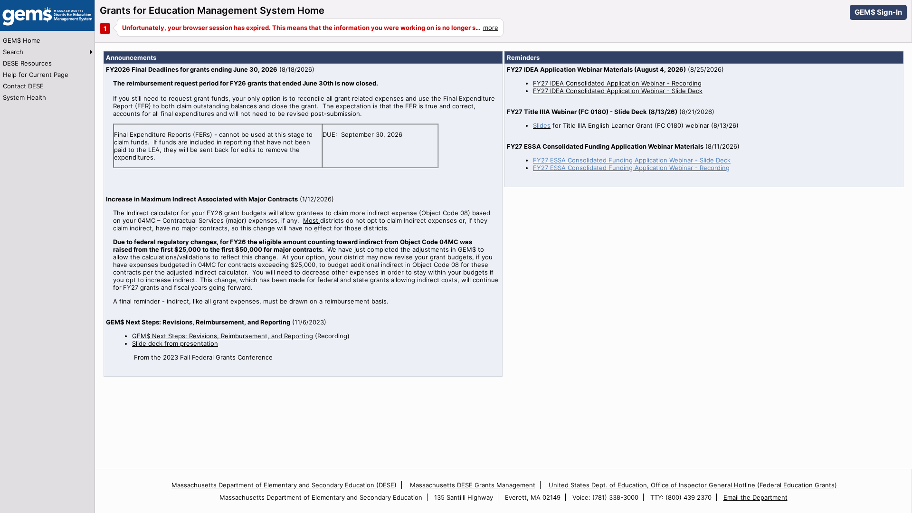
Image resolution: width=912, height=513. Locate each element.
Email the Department (755, 497)
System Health (24, 97)
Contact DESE (23, 86)
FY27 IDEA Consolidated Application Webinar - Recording (617, 83)
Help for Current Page (35, 74)
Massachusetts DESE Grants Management (472, 485)
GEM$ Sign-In (878, 12)
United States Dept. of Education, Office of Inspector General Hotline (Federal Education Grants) (693, 485)
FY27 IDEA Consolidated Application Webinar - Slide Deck (618, 91)
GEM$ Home (21, 40)
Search (13, 52)
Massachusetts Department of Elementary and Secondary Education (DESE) (284, 485)
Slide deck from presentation (175, 343)
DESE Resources (27, 63)
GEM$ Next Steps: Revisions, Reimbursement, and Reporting (222, 336)
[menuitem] (47, 40)
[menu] (47, 69)
